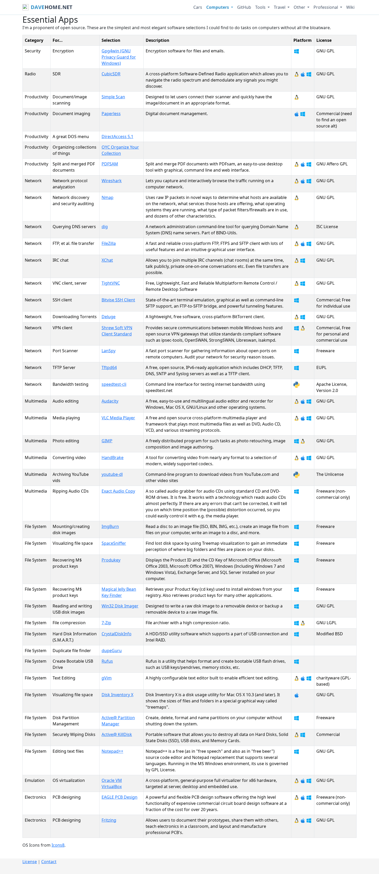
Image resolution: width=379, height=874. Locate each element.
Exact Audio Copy (118, 491)
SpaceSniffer (114, 543)
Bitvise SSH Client (118, 300)
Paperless (111, 113)
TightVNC (111, 283)
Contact (48, 861)
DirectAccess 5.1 (117, 136)
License (29, 861)
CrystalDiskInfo (116, 634)
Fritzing (109, 820)
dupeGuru (112, 650)
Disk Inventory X (117, 694)
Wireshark (112, 180)
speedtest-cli (114, 384)
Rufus (107, 661)
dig (105, 226)
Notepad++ (112, 751)
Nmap (107, 197)
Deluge (109, 316)
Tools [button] (261, 7)
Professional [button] (326, 7)
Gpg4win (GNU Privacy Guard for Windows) (119, 57)
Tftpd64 (109, 367)
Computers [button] (218, 7)
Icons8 (58, 845)
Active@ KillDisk (117, 734)
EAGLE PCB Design (119, 797)
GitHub (244, 7)
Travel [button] (280, 7)
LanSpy (109, 351)
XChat (107, 260)
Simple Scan (113, 97)
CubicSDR (111, 74)
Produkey (111, 560)
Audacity (110, 401)
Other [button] (300, 7)
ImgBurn (110, 526)
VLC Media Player (118, 418)
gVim (107, 678)
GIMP (107, 441)
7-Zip (106, 623)
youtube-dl (112, 474)
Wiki (350, 7)
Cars (197, 7)
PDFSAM (110, 164)
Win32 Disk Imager (120, 606)
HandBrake (112, 457)
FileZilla (109, 243)
